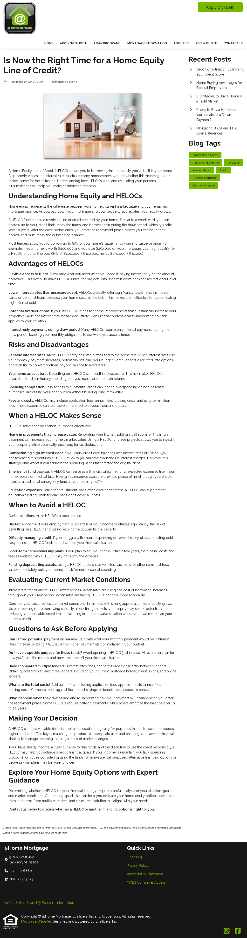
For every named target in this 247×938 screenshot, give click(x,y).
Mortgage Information (147, 43)
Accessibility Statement (145, 874)
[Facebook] (237, 931)
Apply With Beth (73, 43)
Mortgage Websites (37, 921)
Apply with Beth (220, 7)
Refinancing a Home (64, 81)
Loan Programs (107, 43)
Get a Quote (206, 43)
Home (48, 43)
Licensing (134, 857)
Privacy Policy (138, 866)
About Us (182, 43)
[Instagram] (226, 931)
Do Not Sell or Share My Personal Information (38, 903)
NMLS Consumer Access (146, 882)
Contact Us (234, 43)
